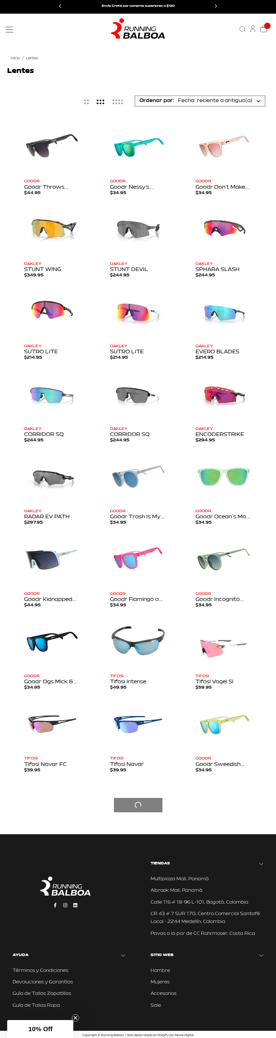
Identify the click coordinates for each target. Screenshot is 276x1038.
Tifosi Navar (127, 764)
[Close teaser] (75, 1017)
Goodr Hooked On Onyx (220, 859)
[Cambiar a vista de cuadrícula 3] (100, 102)
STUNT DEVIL (129, 269)
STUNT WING (42, 269)
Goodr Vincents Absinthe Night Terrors (45, 942)
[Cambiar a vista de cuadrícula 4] (118, 102)
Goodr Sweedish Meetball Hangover (222, 764)
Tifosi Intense (128, 682)
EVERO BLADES (217, 352)
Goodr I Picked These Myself (130, 859)
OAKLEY (33, 264)
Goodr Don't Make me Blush (220, 187)
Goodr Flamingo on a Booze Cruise (136, 599)
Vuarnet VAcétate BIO (220, 1024)
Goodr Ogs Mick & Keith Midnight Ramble (48, 682)
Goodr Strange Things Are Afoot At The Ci (51, 859)
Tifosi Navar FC (45, 764)
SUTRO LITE (41, 352)
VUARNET (206, 1018)
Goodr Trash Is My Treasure (135, 517)
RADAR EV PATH (47, 517)
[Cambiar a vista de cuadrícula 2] (86, 102)
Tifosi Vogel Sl (214, 682)
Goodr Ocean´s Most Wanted (224, 517)
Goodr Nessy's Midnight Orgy (129, 187)
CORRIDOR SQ (44, 434)
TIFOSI (117, 676)
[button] (40, 1029)
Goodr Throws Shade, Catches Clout (45, 187)
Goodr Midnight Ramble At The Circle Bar (217, 942)
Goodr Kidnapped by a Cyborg (48, 599)
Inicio (15, 58)
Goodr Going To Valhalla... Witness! (135, 942)
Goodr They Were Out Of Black (134, 1024)
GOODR (32, 181)
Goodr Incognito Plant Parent (218, 599)
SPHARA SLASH (218, 269)
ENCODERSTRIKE (220, 434)
